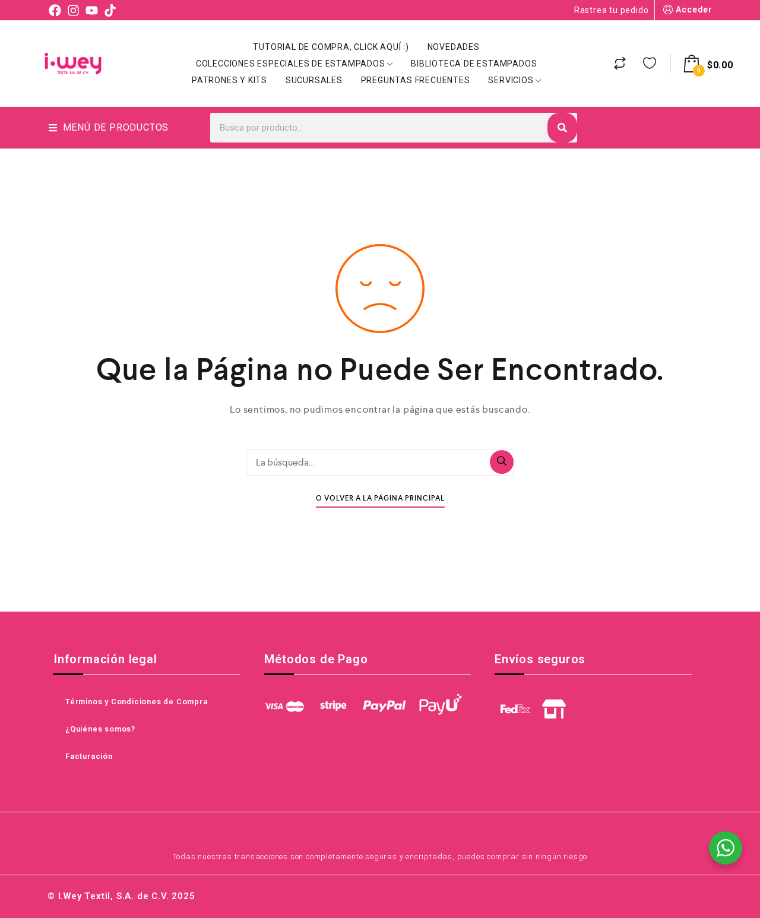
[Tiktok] (110, 9)
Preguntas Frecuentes (415, 80)
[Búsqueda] (502, 462)
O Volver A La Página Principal (380, 498)
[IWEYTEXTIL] (73, 63)
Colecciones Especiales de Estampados (290, 63)
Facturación (89, 756)
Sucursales (314, 80)
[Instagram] (73, 9)
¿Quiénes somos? (100, 728)
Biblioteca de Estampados (474, 63)
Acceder (694, 9)
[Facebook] (55, 9)
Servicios (510, 80)
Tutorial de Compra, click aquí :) (330, 47)
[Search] (562, 128)
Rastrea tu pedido (611, 10)
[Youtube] (91, 9)
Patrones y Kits (229, 80)
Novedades (454, 47)
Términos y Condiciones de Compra (136, 701)
